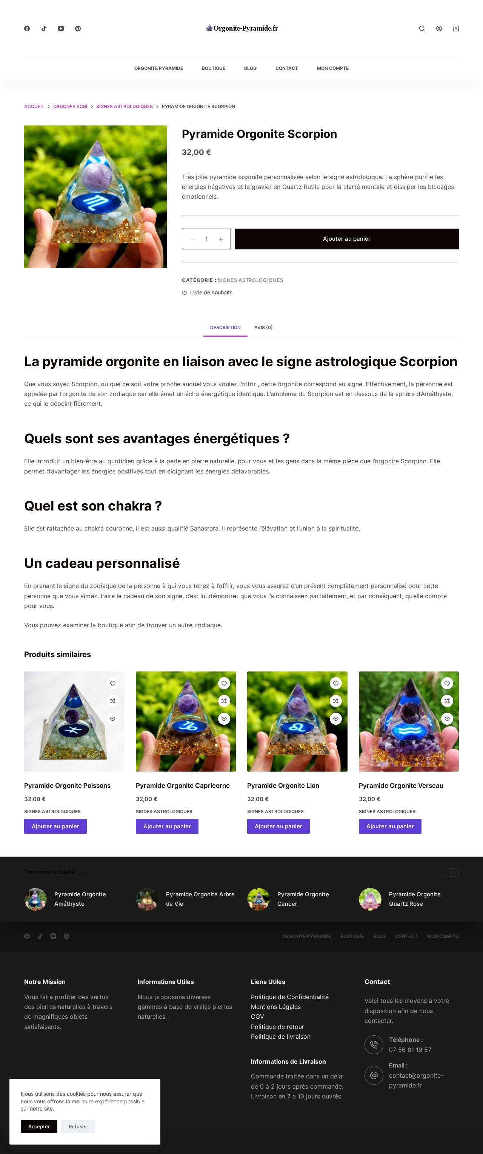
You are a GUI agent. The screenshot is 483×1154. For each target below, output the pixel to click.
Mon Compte (333, 68)
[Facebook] (27, 28)
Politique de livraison (281, 1036)
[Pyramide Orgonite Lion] (297, 721)
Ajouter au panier (347, 238)
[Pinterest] (78, 28)
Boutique (213, 68)
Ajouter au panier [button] (55, 826)
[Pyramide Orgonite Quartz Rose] (370, 899)
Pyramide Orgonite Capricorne (183, 785)
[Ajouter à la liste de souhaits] (113, 683)
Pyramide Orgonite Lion (283, 785)
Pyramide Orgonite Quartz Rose (415, 899)
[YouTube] (61, 28)
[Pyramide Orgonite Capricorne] (186, 721)
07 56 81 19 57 (410, 1049)
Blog (250, 68)
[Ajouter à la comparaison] (113, 701)
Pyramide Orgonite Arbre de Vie (200, 899)
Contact (286, 68)
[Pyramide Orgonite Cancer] (258, 899)
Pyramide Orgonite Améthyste (80, 899)
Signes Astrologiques (250, 280)
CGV (257, 1016)
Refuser (78, 1126)
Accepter (39, 1126)
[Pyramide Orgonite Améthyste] (35, 899)
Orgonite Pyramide (158, 68)
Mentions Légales (276, 1006)
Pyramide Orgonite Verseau (401, 785)
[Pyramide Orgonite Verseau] (409, 721)
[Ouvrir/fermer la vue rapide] (113, 719)
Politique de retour (277, 1026)
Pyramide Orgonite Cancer (303, 899)
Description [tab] (225, 327)
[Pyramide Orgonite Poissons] (74, 721)
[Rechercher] (422, 28)
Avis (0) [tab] (263, 327)
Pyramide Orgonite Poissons (67, 785)
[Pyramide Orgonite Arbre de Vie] (147, 899)
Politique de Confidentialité (290, 997)
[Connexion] (439, 28)
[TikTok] (44, 28)
